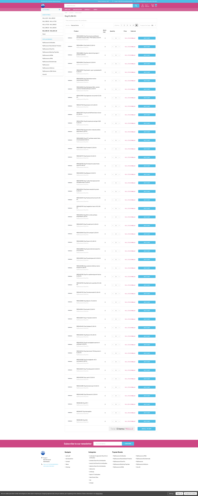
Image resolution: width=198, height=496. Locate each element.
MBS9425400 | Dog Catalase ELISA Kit (86, 326)
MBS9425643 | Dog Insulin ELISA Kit (85, 309)
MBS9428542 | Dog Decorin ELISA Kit (86, 62)
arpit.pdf (67, 9)
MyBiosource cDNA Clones (49, 71)
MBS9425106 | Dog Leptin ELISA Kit (85, 377)
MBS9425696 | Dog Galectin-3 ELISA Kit (86, 301)
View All (44, 74)
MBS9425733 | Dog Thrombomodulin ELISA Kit (88, 292)
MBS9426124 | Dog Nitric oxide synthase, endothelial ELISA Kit (86, 215)
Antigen (91, 483)
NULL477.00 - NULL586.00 (49, 24)
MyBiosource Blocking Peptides (50, 52)
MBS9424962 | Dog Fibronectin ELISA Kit (87, 394)
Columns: (117, 25)
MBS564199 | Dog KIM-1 (82, 403)
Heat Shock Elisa (93, 477)
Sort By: (68, 25)
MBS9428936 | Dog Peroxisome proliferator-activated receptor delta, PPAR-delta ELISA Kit (88, 36)
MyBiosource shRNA (47, 55)
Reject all (179, 493)
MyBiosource (45, 64)
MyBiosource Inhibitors (48, 68)
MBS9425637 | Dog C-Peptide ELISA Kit (86, 317)
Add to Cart (147, 38)
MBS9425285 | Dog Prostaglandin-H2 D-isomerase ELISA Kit (86, 360)
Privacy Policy (142, 490)
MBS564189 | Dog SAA (82, 420)
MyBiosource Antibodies (48, 42)
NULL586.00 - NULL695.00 (49, 27)
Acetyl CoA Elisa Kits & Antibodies (98, 463)
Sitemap (68, 467)
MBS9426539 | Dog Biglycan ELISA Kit (86, 173)
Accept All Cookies (190, 493)
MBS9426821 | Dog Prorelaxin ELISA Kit (86, 147)
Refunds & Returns (113, 490)
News (95, 9)
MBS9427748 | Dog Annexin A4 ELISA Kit (86, 105)
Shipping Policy (84, 490)
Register (147, 6)
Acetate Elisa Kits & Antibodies (97, 460)
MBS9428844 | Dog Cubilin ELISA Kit (85, 45)
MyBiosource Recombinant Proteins (51, 45)
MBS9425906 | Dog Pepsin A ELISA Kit (86, 241)
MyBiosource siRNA (47, 58)
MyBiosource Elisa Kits (48, 49)
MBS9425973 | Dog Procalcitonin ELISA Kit (87, 224)
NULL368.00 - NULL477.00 (49, 21)
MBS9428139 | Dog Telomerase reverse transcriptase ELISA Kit (86, 79)
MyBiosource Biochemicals (49, 61)
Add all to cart (146, 428)
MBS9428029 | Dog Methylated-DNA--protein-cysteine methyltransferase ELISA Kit (88, 87)
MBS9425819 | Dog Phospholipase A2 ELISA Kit (88, 258)
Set (90, 480)
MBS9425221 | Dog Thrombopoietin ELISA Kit (88, 369)
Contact (87, 9)
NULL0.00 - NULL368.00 (48, 18)
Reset (44, 34)
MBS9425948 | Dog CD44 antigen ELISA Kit (87, 232)
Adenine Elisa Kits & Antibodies (97, 466)
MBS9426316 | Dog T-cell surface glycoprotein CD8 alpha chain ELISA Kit (88, 181)
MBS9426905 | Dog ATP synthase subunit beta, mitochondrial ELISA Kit (88, 138)
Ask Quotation (77, 9)
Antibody (91, 471)
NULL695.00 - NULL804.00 (49, 31)
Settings (171, 493)
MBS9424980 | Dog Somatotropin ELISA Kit (87, 386)
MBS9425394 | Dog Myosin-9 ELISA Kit (86, 335)
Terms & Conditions (55, 490)
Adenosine (92, 469)
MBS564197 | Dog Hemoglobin (83, 411)
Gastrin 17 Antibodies (94, 474)
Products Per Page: (145, 25)
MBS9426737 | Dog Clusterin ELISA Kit (86, 156)
